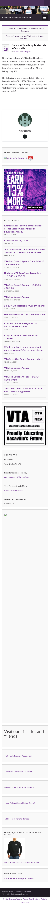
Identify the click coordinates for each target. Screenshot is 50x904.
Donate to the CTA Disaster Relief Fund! (25, 314)
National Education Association (18, 756)
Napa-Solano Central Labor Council (20, 803)
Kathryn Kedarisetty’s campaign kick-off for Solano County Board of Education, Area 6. (23, 228)
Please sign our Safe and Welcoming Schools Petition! (25, 37)
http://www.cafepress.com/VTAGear (22, 862)
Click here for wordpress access (19, 878)
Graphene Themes (20, 894)
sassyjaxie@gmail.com (13, 490)
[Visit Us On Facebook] (16, 158)
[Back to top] (43, 897)
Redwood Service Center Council (19, 787)
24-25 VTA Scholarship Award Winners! (24, 305)
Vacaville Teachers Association (16, 17)
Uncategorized (26, 52)
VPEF (7, 819)
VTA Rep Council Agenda (16, 296)
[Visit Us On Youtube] (30, 158)
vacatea (16, 52)
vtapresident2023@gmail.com (17, 477)
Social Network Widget (11, 899)
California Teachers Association (18, 771)
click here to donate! (21, 819)
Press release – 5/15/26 (16, 240)
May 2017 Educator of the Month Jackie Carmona (26, 29)
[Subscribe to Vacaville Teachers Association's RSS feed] (3, 2)
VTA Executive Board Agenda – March (23, 359)
